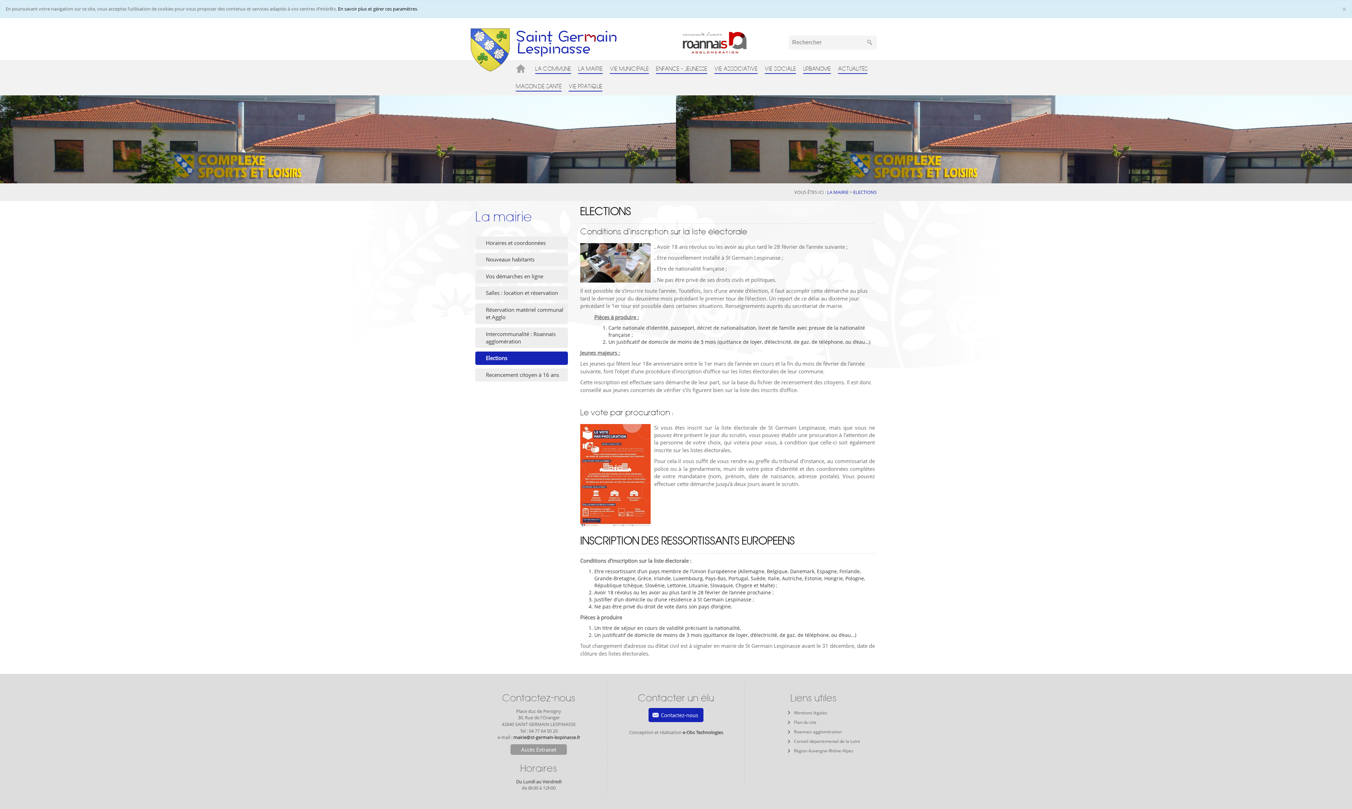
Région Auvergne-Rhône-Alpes (823, 751)
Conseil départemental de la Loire (827, 741)
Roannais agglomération (818, 732)
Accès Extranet (538, 749)
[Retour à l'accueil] (490, 49)
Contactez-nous (679, 715)
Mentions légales (810, 713)
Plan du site (805, 722)
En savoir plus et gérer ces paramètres (377, 9)
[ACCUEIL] (522, 68)
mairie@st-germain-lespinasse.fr (546, 737)
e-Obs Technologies (703, 732)
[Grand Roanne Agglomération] (727, 42)
